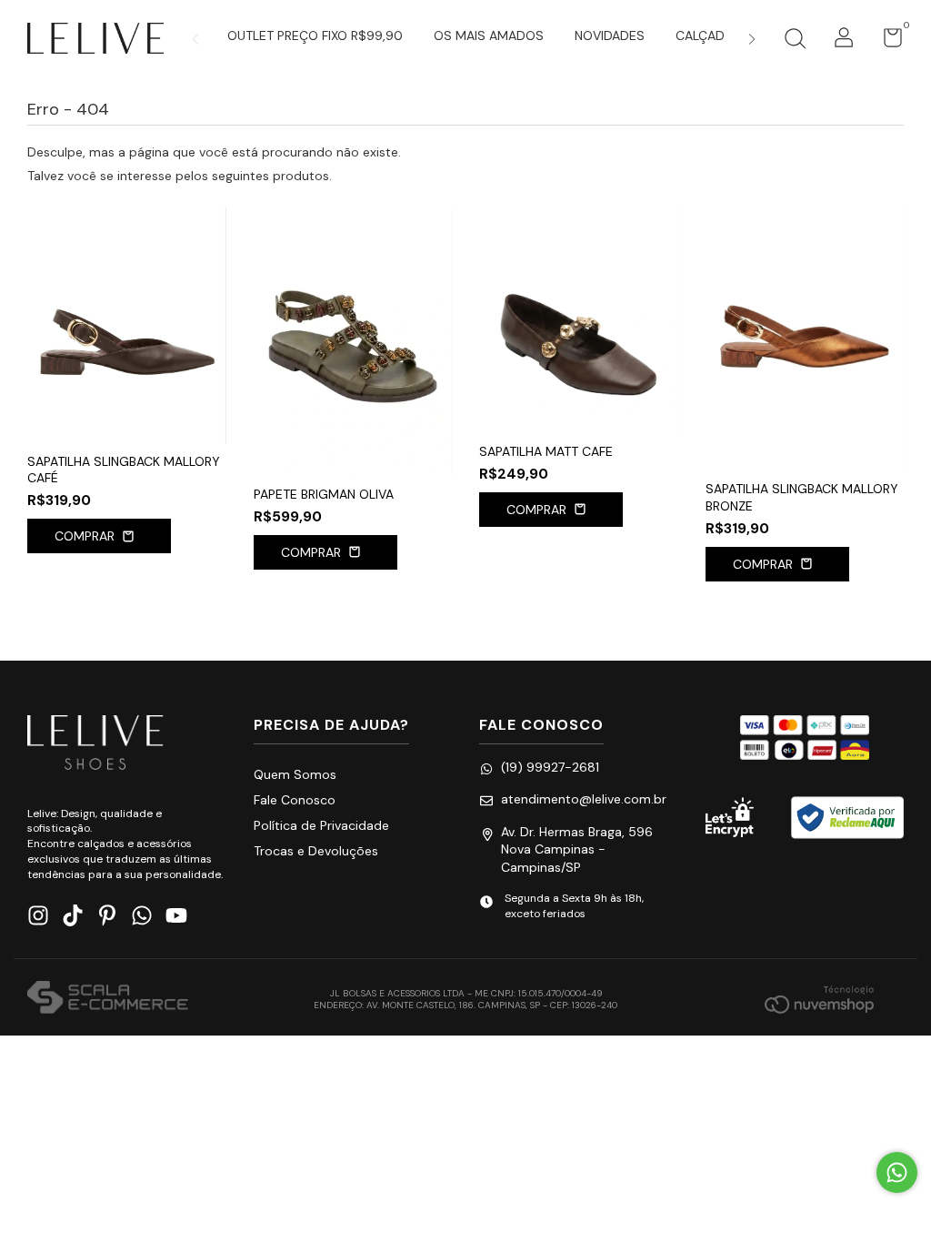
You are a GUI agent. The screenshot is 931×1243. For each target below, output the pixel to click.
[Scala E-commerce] (107, 999)
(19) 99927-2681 (550, 767)
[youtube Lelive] (176, 915)
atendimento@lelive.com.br (583, 799)
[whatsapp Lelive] (142, 915)
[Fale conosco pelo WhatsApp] (896, 1172)
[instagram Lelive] (38, 915)
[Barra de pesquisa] (794, 41)
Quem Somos (295, 774)
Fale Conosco (294, 800)
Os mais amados (489, 35)
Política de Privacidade (321, 825)
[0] (886, 41)
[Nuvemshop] (819, 999)
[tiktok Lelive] (73, 915)
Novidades (610, 35)
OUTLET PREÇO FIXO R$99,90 (315, 35)
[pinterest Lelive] (107, 915)
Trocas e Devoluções (316, 851)
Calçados (709, 35)
